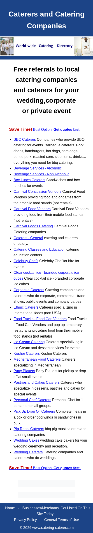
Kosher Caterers (27, 353)
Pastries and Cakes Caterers (37, 382)
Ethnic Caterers (26, 307)
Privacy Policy (25, 520)
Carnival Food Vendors (32, 209)
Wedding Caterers (28, 452)
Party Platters (24, 371)
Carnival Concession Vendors (37, 191)
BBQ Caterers (25, 139)
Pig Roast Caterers (29, 429)
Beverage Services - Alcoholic (38, 168)
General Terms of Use (61, 520)
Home (10, 508)
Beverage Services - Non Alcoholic (41, 174)
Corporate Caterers (29, 290)
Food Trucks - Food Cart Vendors (40, 319)
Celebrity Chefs (26, 261)
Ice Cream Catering (29, 342)
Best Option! (45, 129)
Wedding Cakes (26, 440)
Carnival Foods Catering (33, 226)
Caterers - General (28, 238)
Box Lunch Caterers (29, 180)
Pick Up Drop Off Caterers (34, 411)
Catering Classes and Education (39, 249)
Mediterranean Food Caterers (37, 359)
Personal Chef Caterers (32, 400)
